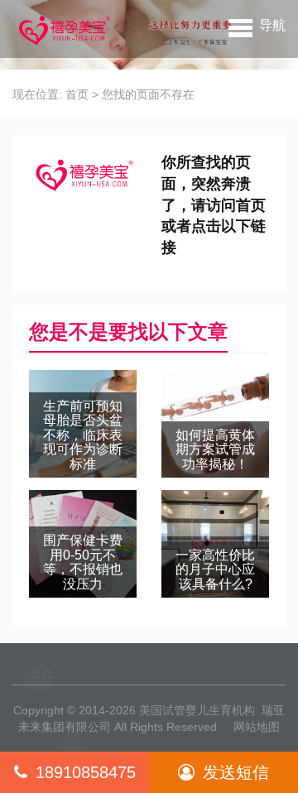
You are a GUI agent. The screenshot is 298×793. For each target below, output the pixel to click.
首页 (77, 94)
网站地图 (256, 726)
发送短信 (236, 772)
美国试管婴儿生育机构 (197, 710)
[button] (257, 25)
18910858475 (86, 772)
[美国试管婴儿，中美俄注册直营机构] (62, 29)
